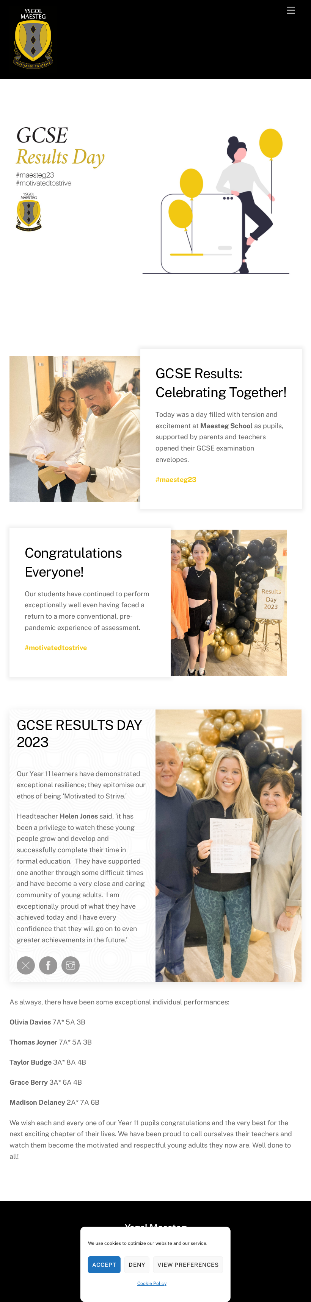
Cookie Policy (151, 1283)
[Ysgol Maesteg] (33, 69)
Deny (137, 1264)
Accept (104, 1264)
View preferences (188, 1264)
